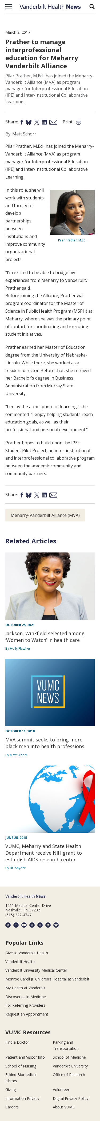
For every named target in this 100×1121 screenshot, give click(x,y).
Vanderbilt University (70, 1066)
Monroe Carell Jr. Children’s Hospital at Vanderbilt (47, 979)
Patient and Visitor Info (25, 1057)
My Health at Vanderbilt (25, 987)
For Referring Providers (25, 1005)
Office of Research (69, 1074)
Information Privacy (22, 1098)
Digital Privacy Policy (70, 1098)
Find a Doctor (17, 1042)
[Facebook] (16, 925)
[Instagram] (32, 925)
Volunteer (61, 1089)
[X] (40, 925)
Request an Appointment (26, 1014)
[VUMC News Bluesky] (56, 925)
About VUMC (64, 1106)
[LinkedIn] (48, 925)
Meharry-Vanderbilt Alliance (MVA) (45, 515)
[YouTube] (24, 925)
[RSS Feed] (8, 925)
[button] (8, 6)
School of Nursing (20, 1066)
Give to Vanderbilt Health (26, 952)
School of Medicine (69, 1057)
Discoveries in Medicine (25, 996)
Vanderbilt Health (20, 961)
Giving (10, 1089)
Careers (12, 1106)
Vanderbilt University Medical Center (36, 970)
